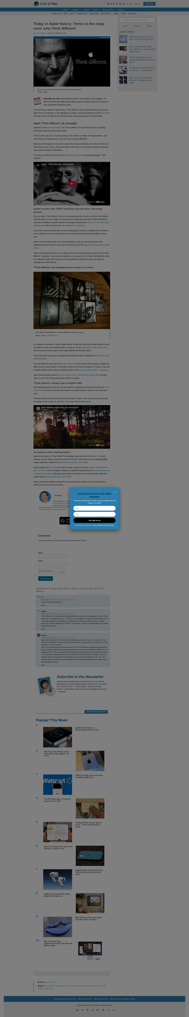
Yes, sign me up (94, 520)
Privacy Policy (110, 525)
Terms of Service (98, 525)
